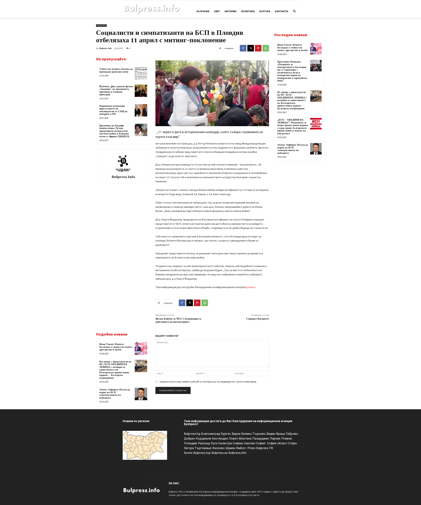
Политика (248, 11)
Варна (236, 434)
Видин (271, 434)
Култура (264, 11)
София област (277, 443)
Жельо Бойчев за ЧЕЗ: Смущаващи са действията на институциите (178, 320)
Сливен (238, 443)
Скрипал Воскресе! (257, 318)
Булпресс (250, 287)
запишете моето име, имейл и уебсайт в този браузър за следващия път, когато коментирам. (208, 381)
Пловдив (191, 443)
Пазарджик (261, 438)
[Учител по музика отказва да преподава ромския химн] (141, 73)
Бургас (226, 434)
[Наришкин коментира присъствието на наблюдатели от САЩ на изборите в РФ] (141, 110)
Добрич (190, 438)
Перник (275, 438)
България (203, 11)
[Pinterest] (258, 48)
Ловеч (234, 438)
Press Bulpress (257, 448)
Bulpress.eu (219, 453)
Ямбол (241, 448)
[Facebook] (243, 48)
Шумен (230, 448)
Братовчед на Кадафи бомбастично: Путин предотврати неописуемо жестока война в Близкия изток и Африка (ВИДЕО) (114, 131)
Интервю (230, 11)
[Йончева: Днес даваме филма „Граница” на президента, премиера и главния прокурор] (141, 91)
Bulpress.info (237, 453)
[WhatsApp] (265, 48)
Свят (217, 11)
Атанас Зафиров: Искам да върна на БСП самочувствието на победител (114, 393)
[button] (294, 11)
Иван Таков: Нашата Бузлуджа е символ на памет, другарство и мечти (116, 347)
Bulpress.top (202, 453)
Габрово (292, 434)
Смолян (250, 443)
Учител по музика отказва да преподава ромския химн (116, 70)
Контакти (281, 11)
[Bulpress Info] (123, 163)
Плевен (286, 438)
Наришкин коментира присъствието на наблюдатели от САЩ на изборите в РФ (113, 110)
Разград (204, 443)
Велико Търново (253, 434)
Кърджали (204, 438)
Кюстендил (220, 438)
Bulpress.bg (192, 434)
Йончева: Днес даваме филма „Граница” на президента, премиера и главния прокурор (116, 90)
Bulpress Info (105, 48)
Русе (214, 443)
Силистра (225, 443)
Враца (281, 434)
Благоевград (211, 434)
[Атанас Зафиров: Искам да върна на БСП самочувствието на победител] (141, 394)
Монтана (245, 438)
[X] (250, 48)
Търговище (203, 448)
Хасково (218, 448)
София (261, 443)
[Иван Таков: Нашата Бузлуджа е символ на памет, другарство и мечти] (141, 348)
